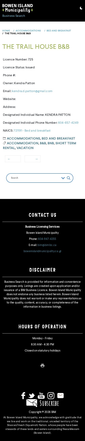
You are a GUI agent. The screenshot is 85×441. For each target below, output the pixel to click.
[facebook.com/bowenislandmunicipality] (23, 395)
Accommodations (23, 138)
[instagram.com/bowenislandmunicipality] (50, 395)
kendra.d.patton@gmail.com (32, 91)
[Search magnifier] (68, 178)
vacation (25, 148)
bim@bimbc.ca (47, 245)
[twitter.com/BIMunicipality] (31, 395)
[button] (81, 9)
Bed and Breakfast (58, 138)
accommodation (22, 143)
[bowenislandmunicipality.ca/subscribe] (42, 403)
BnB (51, 143)
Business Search (13, 16)
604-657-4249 (68, 122)
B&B (43, 143)
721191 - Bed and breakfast (32, 130)
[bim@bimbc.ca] (60, 395)
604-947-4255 (47, 239)
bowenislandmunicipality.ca (41, 251)
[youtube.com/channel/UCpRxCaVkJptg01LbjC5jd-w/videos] (41, 395)
